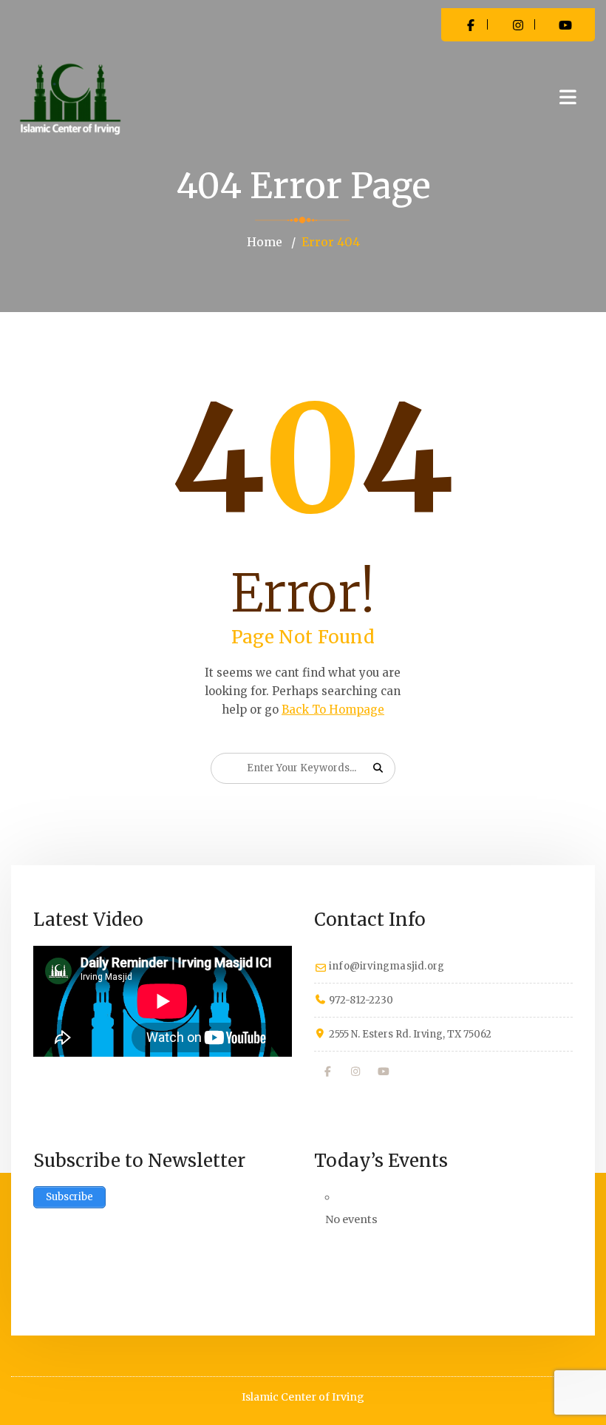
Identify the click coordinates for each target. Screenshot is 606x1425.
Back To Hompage (333, 710)
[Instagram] (356, 1071)
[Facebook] (328, 1071)
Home (264, 241)
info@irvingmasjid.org (386, 966)
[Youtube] (383, 1071)
